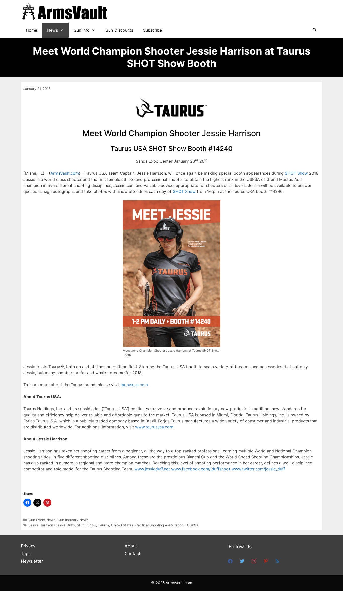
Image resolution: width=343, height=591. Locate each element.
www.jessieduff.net (152, 468)
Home (31, 30)
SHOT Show (296, 173)
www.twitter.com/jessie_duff (258, 468)
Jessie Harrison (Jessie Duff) (52, 525)
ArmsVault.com (64, 173)
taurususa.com (134, 384)
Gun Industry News (73, 520)
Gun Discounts (119, 30)
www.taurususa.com (154, 426)
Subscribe (152, 30)
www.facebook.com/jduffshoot (201, 468)
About (131, 545)
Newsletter (32, 561)
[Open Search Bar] (314, 30)
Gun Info (82, 30)
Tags (26, 553)
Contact (132, 553)
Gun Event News (42, 520)
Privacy (28, 545)
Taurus (103, 525)
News (52, 30)
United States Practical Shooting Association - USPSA (155, 525)
